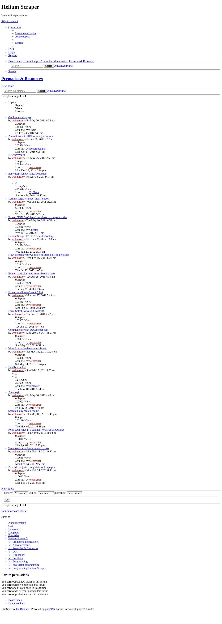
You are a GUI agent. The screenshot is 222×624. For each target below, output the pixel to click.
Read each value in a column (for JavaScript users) (36, 429)
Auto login (14, 392)
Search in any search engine (23, 410)
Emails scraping (17, 367)
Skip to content (9, 21)
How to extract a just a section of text (28, 448)
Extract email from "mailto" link (25, 292)
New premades (16, 154)
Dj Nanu (34, 192)
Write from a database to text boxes (27, 348)
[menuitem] (25, 33)
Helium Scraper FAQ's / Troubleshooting (30, 236)
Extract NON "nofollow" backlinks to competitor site (37, 217)
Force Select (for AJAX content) (26, 310)
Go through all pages (19, 117)
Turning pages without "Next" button (28, 198)
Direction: (61, 492)
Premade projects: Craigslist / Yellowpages (31, 467)
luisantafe (34, 385)
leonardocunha (37, 148)
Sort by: (33, 492)
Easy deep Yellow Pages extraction (27, 173)
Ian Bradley (22, 609)
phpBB (49, 609)
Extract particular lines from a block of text (31, 273)
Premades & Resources (22, 78)
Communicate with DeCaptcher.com (28, 329)
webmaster (18, 120)
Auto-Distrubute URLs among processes (30, 136)
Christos (33, 229)
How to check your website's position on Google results (38, 254)
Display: (9, 492)
